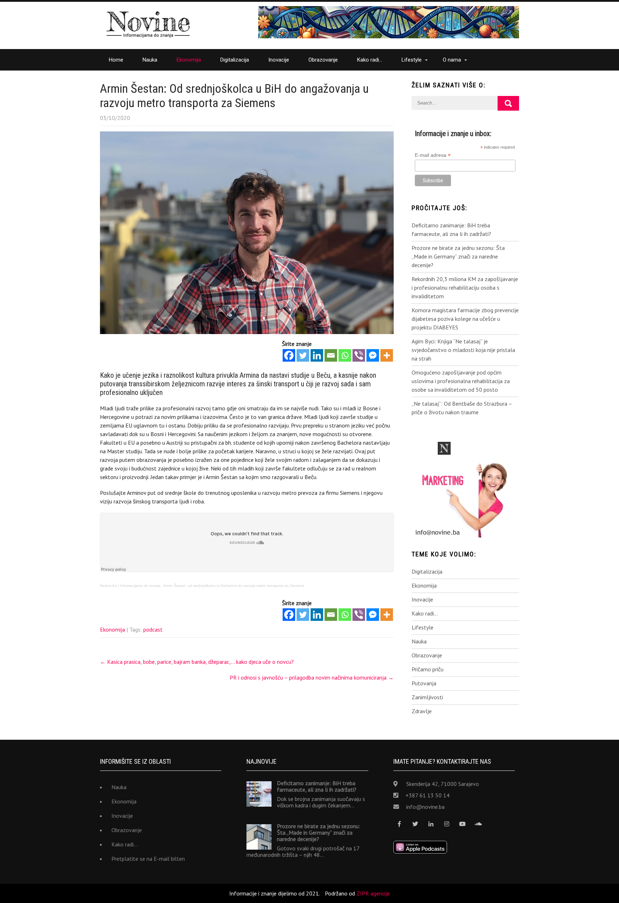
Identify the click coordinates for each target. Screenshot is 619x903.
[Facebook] (289, 355)
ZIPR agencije (373, 893)
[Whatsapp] (345, 355)
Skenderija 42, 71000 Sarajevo (442, 783)
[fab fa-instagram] (447, 824)
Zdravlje (422, 711)
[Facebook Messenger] (372, 355)
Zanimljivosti (427, 697)
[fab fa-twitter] (415, 824)
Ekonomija (189, 60)
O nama (452, 60)
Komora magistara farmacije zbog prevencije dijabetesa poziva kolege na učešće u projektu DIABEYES (465, 318)
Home (116, 60)
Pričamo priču (427, 669)
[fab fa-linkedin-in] (431, 824)
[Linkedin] (317, 355)
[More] (386, 355)
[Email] (331, 355)
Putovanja (424, 683)
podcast (153, 629)
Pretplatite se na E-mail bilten (148, 858)
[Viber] (358, 355)
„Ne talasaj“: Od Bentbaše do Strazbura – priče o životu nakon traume (462, 408)
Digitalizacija (234, 60)
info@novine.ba (425, 806)
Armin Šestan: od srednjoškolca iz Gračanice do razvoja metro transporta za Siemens (233, 586)
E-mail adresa (433, 155)
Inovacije (278, 60)
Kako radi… (369, 60)
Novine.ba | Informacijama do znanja (130, 586)
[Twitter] (303, 355)
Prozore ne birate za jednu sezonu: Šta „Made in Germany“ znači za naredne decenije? (458, 256)
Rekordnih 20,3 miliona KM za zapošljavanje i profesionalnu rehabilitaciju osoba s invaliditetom (465, 287)
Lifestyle (412, 60)
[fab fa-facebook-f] (399, 824)
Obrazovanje (323, 60)
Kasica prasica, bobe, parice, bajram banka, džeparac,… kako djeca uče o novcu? (197, 661)
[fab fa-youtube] (462, 824)
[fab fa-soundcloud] (478, 824)
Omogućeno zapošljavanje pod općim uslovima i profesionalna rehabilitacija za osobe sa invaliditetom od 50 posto (461, 381)
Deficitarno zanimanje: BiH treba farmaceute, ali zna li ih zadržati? (451, 229)
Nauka (150, 60)
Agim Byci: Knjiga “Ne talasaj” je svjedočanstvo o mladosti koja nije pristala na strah (463, 350)
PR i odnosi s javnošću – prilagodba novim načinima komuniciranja (312, 677)
